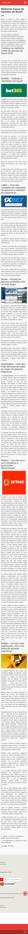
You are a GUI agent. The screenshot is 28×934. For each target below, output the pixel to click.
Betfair (11, 673)
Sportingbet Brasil (8, 375)
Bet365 (4, 99)
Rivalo (3, 315)
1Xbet (24, 213)
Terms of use (7, 872)
